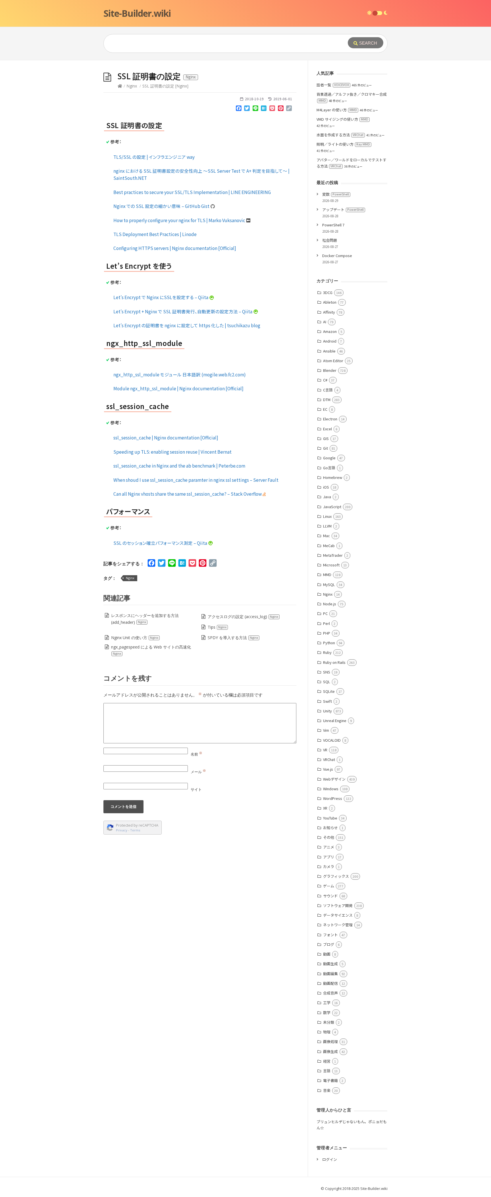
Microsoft (331, 565)
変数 (335, 194)
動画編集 (330, 973)
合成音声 (330, 993)
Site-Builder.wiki (137, 13)
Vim (326, 730)
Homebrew (332, 477)
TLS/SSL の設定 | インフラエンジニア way (154, 157)
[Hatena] (264, 109)
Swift (327, 701)
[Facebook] (238, 109)
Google (329, 457)
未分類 (328, 1022)
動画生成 (330, 963)
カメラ (328, 866)
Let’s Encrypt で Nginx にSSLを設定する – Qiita (161, 297)
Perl (326, 623)
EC (325, 409)
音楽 (326, 1090)
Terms (135, 830)
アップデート (343, 209)
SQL (326, 681)
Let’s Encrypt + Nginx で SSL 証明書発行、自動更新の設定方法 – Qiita (183, 311)
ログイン (329, 1159)
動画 (326, 954)
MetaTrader (333, 555)
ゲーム (328, 886)
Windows (330, 788)
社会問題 (329, 240)
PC (325, 613)
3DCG (327, 292)
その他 (328, 837)
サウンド (330, 895)
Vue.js (328, 769)
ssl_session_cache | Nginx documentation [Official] (165, 437)
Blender (329, 370)
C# (325, 380)
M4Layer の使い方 (337, 109)
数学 (326, 1012)
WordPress (332, 798)
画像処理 (330, 1041)
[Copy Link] (289, 109)
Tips (217, 627)
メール (198, 771)
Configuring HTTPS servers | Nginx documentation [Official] (174, 248)
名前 (196, 754)
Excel (327, 428)
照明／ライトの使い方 (343, 144)
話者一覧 (333, 84)
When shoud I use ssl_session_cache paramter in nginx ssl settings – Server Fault (195, 480)
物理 (326, 1032)
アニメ (328, 847)
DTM (326, 399)
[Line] (255, 109)
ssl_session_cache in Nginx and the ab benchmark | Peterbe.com (179, 465)
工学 (326, 1002)
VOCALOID (332, 740)
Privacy (121, 830)
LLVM (327, 526)
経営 (326, 1061)
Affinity (329, 312)
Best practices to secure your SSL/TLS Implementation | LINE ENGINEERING (192, 192)
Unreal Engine (334, 720)
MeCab (329, 545)
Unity (327, 711)
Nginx (131, 86)
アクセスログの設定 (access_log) (243, 616)
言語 (326, 1070)
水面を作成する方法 (340, 134)
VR (325, 749)
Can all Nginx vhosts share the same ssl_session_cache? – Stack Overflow (188, 494)
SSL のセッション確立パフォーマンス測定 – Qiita (160, 543)
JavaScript (332, 506)
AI (324, 321)
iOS (326, 487)
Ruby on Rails (334, 662)
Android (329, 341)
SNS (326, 672)
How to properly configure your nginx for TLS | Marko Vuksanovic (179, 220)
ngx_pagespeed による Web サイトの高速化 (151, 650)
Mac (326, 535)
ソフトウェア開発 (338, 905)
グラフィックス (336, 876)
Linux (327, 516)
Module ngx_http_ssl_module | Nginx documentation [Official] (178, 388)
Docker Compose (337, 255)
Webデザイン (334, 779)
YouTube (330, 818)
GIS (326, 438)
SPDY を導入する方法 (233, 637)
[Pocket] (272, 109)
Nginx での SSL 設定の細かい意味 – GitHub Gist (161, 206)
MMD (327, 574)
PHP (326, 633)
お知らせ (330, 827)
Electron (330, 419)
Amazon (330, 331)
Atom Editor (333, 360)
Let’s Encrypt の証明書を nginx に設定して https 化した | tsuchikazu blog (186, 325)
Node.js (329, 603)
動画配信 (330, 983)
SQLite (329, 691)
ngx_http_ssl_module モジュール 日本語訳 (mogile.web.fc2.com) (179, 374)
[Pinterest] (280, 109)
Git (325, 448)
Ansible (329, 351)
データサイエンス (338, 915)
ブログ (328, 944)
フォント (330, 934)
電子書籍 (330, 1080)
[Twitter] (247, 109)
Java (327, 496)
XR (325, 808)
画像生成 (330, 1051)
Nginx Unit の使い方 (134, 637)
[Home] (120, 86)
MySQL (329, 584)
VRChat (329, 759)
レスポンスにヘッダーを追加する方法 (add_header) (145, 619)
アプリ (328, 857)
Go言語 (329, 467)
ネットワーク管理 (338, 924)
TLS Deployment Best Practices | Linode (155, 234)
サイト (196, 789)
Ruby (327, 652)
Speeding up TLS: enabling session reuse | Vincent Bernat (172, 452)
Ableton (329, 302)
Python (329, 642)
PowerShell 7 (333, 225)
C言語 (328, 390)
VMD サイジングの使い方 (342, 119)
